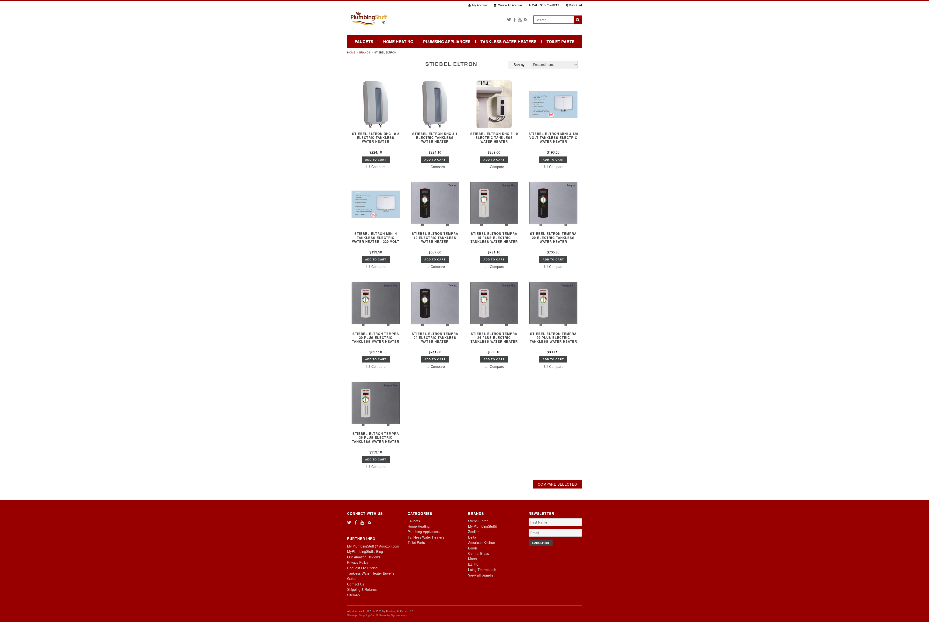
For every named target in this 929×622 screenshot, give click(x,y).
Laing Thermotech (482, 569)
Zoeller (473, 531)
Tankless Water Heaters (508, 41)
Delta (472, 537)
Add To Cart (375, 159)
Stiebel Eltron (478, 520)
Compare (378, 166)
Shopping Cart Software (373, 615)
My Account (479, 5)
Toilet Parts (561, 41)
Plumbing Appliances (447, 41)
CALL (545, 5)
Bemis (473, 548)
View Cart (575, 5)
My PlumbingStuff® (482, 526)
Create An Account (510, 5)
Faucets (364, 41)
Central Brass (478, 553)
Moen (472, 558)
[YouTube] (520, 19)
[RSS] (525, 19)
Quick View (376, 119)
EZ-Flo (473, 564)
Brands (364, 52)
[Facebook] (515, 19)
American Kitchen (481, 542)
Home (351, 52)
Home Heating (398, 41)
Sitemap (353, 594)
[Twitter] (509, 19)
